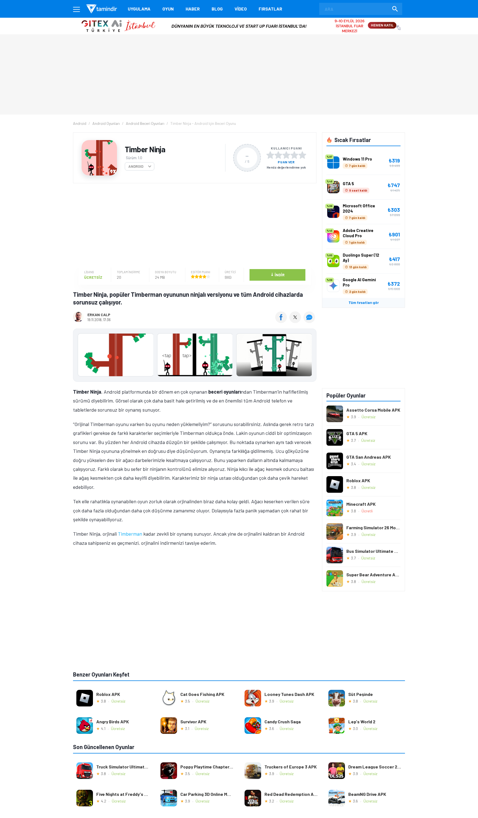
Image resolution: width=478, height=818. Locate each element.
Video (241, 8)
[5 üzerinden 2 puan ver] (278, 155)
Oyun (168, 8)
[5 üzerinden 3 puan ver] (286, 155)
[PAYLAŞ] (282, 321)
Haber (193, 8)
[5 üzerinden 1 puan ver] (270, 155)
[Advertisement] (193, 226)
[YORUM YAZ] (309, 321)
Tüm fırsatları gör (364, 302)
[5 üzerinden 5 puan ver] (302, 155)
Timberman (130, 534)
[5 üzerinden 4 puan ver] (294, 155)
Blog (217, 8)
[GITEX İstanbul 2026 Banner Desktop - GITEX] (239, 19)
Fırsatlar (270, 8)
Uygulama (139, 8)
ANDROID (135, 166)
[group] (195, 356)
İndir (278, 274)
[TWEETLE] (295, 321)
